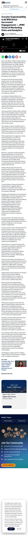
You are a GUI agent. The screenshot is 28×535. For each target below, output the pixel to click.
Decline (19, 529)
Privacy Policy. (13, 516)
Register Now (7, 406)
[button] (8, 421)
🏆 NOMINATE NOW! (14, 9)
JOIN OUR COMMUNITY (9, 466)
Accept (11, 529)
